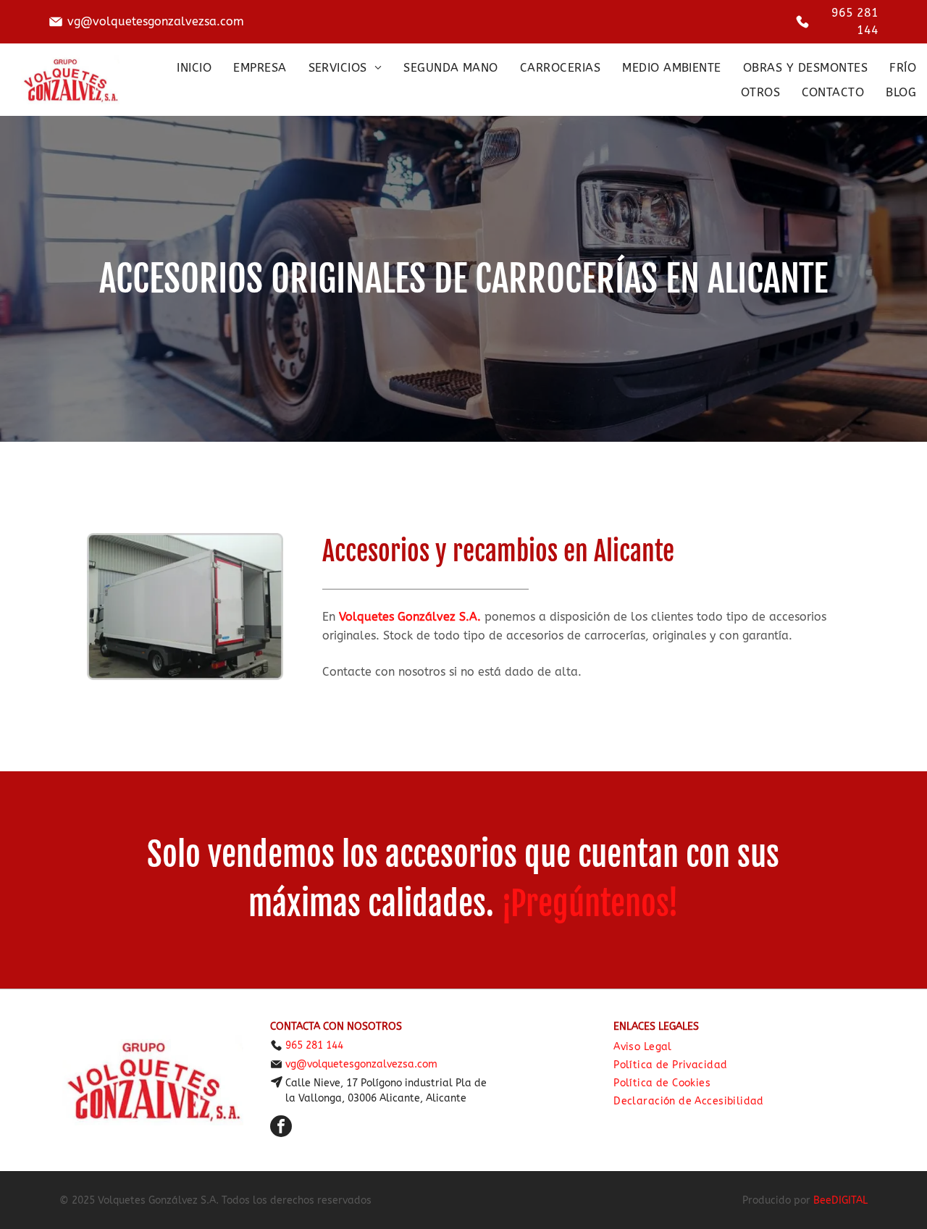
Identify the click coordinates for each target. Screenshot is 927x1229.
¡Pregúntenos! (590, 904)
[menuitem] (194, 67)
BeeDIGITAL (840, 1200)
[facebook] (281, 1128)
